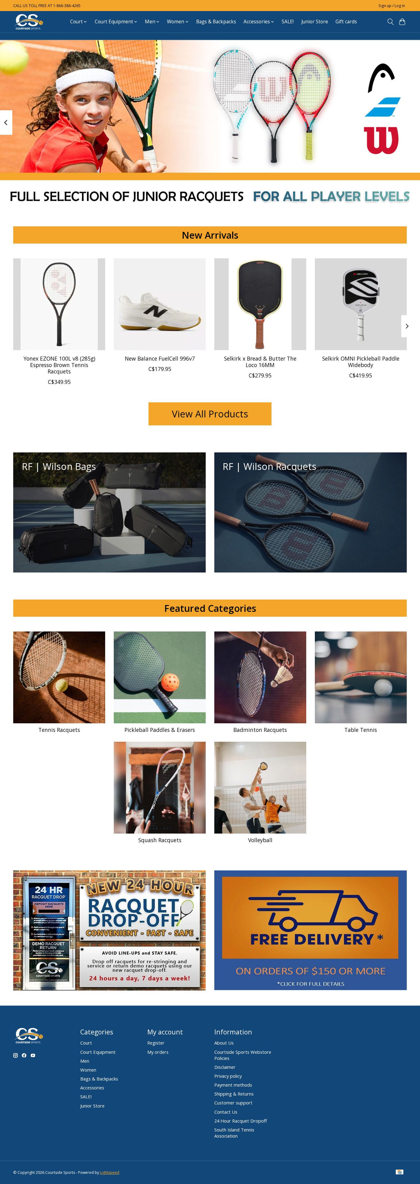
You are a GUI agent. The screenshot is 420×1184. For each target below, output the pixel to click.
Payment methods (233, 1085)
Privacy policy (228, 1076)
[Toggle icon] (390, 21)
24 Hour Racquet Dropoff (240, 1121)
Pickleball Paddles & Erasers (160, 729)
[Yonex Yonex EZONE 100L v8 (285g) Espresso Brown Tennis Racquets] (59, 304)
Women (88, 1070)
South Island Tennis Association (234, 1133)
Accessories (92, 1087)
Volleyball (260, 840)
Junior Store (314, 21)
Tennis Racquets (59, 729)
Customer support (233, 1103)
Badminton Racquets (260, 729)
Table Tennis (360, 729)
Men (84, 1061)
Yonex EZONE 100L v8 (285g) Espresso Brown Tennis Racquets (59, 365)
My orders (157, 1052)
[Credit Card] (399, 1173)
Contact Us (225, 1112)
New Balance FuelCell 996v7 (160, 358)
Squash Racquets (159, 840)
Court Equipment (98, 1052)
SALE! (288, 21)
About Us (224, 1043)
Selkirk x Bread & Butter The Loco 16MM (260, 362)
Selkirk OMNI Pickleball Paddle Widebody (360, 362)
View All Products (210, 413)
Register (155, 1043)
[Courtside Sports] (28, 21)
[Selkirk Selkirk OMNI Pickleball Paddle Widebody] (361, 304)
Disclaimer (225, 1067)
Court (86, 1043)
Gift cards (346, 21)
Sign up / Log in (391, 5)
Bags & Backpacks (216, 21)
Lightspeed (109, 1172)
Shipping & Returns (234, 1094)
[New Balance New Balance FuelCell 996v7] (160, 304)
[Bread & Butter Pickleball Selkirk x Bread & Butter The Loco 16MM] (260, 304)
